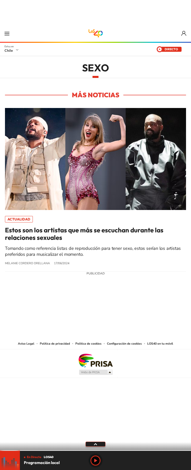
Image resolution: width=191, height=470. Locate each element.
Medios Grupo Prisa (95, 372)
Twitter (95, 310)
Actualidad (18, 219)
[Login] (184, 33)
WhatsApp (125, 310)
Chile (8, 50)
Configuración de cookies (124, 344)
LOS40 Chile (95, 33)
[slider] (95, 450)
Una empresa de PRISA (95, 360)
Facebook (105, 310)
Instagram (76, 310)
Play (95, 461)
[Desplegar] (95, 444)
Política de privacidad (55, 344)
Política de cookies (88, 344)
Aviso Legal (26, 344)
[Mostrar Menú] (7, 33)
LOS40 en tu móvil (160, 344)
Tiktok (66, 310)
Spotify (115, 310)
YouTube (86, 310)
